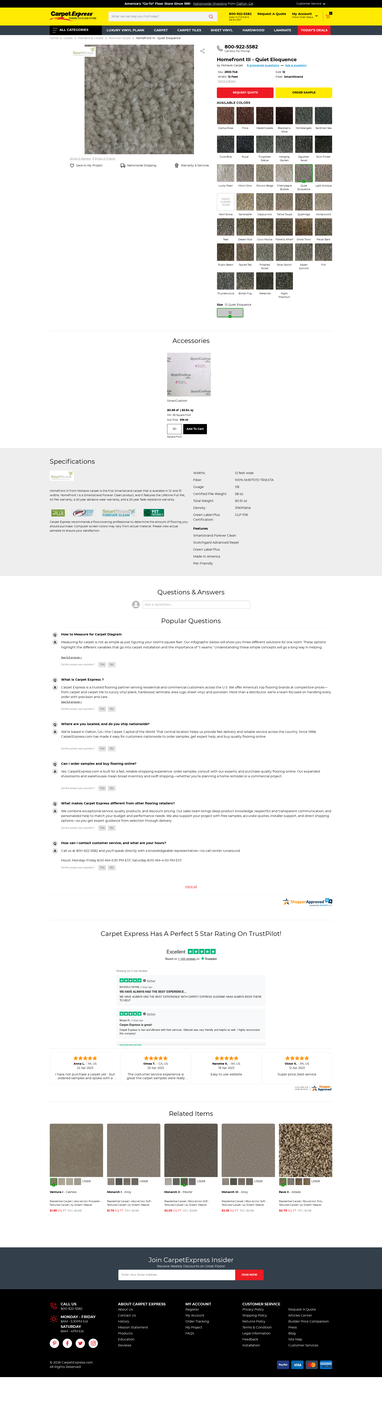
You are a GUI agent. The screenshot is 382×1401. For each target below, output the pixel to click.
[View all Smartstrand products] (84, 51)
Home (54, 38)
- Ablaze (290, 1192)
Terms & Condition (257, 1327)
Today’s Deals (314, 30)
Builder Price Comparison (308, 1321)
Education (126, 1339)
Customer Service (261, 1304)
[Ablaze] (282, 1181)
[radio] (225, 118)
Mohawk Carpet (232, 65)
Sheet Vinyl (222, 30)
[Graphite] (134, 1181)
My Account (198, 1304)
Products (125, 1333)
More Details (227, 81)
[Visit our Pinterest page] (54, 1343)
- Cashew (63, 1192)
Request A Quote (302, 1309)
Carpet (161, 30)
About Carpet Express (142, 1304)
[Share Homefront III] (202, 51)
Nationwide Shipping (210, 3)
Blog (292, 1333)
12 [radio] (230, 312)
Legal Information (256, 1333)
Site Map (295, 1339)
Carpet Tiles (189, 30)
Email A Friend (105, 158)
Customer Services (303, 1345)
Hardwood (253, 30)
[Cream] (61, 1181)
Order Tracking (197, 1321)
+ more (86, 1181)
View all (191, 886)
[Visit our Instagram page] (93, 1343)
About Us (125, 1309)
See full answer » (71, 657)
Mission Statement (133, 1327)
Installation (251, 1345)
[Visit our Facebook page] (67, 1343)
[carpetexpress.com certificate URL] (313, 1087)
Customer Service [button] (309, 3)
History (123, 1321)
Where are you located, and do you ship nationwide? (105, 724)
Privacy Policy (253, 1309)
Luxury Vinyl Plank (125, 30)
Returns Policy (253, 1321)
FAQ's (189, 1333)
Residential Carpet (90, 38)
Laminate (282, 30)
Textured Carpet (120, 38)
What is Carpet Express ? (82, 679)
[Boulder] (298, 1181)
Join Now (249, 1274)
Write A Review (80, 158)
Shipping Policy (254, 1315)
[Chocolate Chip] (306, 1181)
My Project (193, 1327)
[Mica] (119, 1181)
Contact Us (127, 1315)
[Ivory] (69, 1181)
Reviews (124, 1345)
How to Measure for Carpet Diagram (91, 634)
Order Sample (304, 92)
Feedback (250, 1339)
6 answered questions (263, 65)
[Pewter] (127, 1181)
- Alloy (119, 1192)
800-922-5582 (71, 1308)
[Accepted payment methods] (304, 1364)
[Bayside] (290, 1181)
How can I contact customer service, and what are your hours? (113, 843)
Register (192, 1309)
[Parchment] (77, 1181)
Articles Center (300, 1315)
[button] (305, 15)
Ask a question (296, 65)
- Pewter (178, 1192)
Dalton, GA (244, 3)
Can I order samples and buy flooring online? (98, 763)
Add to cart (195, 429)
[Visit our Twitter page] (80, 1343)
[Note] (111, 1181)
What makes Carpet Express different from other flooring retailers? (118, 803)
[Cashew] (53, 1181)
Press (292, 1327)
